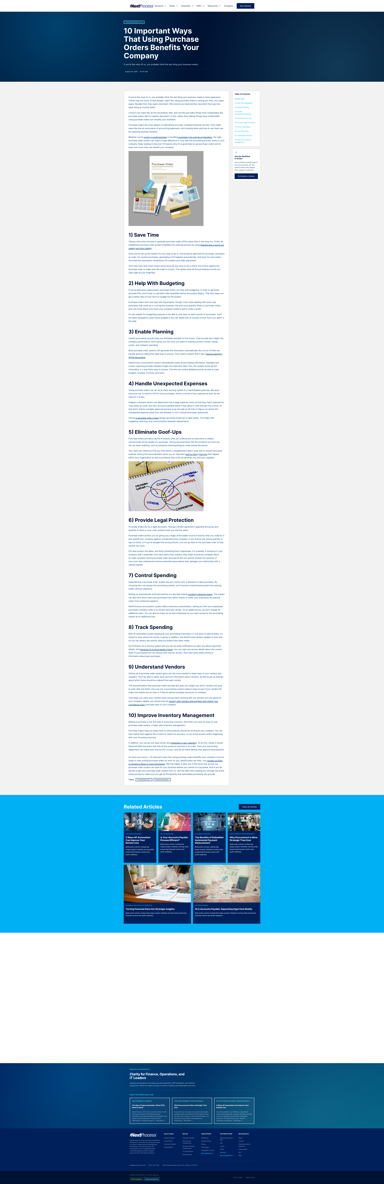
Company (228, 6)
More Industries (207, 1153)
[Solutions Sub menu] (165, 6)
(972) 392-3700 (154, 1165)
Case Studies (243, 1149)
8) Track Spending (241, 131)
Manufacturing (206, 1141)
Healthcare (204, 1138)
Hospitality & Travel (207, 1150)
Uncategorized (167, 834)
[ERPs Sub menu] (203, 6)
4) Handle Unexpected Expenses (243, 113)
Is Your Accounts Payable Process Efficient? (174, 838)
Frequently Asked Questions (244, 1145)
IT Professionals (188, 1151)
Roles (172, 6)
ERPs (199, 6)
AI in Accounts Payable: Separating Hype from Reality (223, 909)
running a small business (155, 137)
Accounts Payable (134, 834)
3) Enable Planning (242, 107)
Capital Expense (169, 1138)
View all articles (249, 807)
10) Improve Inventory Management (243, 141)
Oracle (222, 1146)
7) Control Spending (242, 127)
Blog (240, 1155)
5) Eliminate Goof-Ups (243, 118)
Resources (213, 6)
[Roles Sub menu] (177, 6)
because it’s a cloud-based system (156, 649)
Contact (241, 1141)
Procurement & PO (134, 22)
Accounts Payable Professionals (188, 1147)
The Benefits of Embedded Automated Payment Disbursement (209, 840)
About (240, 1138)
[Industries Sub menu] (192, 6)
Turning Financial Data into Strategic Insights (150, 909)
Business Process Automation (139, 905)
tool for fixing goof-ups (196, 454)
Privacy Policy (238, 1177)
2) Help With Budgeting (243, 103)
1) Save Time (239, 99)
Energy (203, 1144)
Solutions (159, 6)
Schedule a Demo (246, 176)
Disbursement (168, 1147)
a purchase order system (147, 418)
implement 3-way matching (184, 743)
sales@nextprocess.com (138, 1165)
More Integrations (227, 1155)
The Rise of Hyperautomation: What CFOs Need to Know (148, 1106)
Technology (205, 1147)
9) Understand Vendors (243, 135)
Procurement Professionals (242, 834)
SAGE (222, 1149)
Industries (185, 6)
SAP (221, 1143)
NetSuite (223, 1152)
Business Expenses (162, 779)
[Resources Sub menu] (220, 6)
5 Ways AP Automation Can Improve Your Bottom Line (138, 840)
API (240, 1152)
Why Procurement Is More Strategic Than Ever (244, 838)
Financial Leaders (188, 1138)
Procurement (168, 1141)
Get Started (245, 6)
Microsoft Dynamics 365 (226, 1139)
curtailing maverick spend (200, 594)
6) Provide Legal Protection (245, 123)
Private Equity (187, 1154)
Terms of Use (250, 1177)
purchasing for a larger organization (195, 137)
